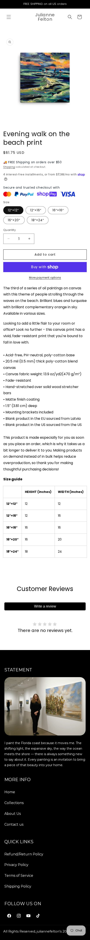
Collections (14, 803)
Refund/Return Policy (23, 854)
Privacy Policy (16, 865)
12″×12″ (13, 210)
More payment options (45, 277)
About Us (12, 814)
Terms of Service (18, 875)
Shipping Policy (17, 886)
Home (9, 792)
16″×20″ (14, 220)
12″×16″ (35, 210)
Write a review (45, 606)
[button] (9, 17)
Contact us (13, 824)
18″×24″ (37, 220)
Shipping (9, 167)
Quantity (9, 230)
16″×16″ (58, 210)
